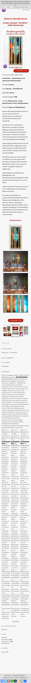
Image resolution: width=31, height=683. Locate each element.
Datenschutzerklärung (18, 675)
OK (3, 7)
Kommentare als (7, 641)
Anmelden (4, 637)
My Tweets (4, 629)
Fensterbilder (5, 366)
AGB (16, 677)
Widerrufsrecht (23, 677)
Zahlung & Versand (8, 677)
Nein (8, 7)
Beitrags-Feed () (7, 639)
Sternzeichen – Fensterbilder (9, 352)
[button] (21, 70)
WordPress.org (5, 643)
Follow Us (15, 621)
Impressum (8, 675)
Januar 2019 (5, 652)
